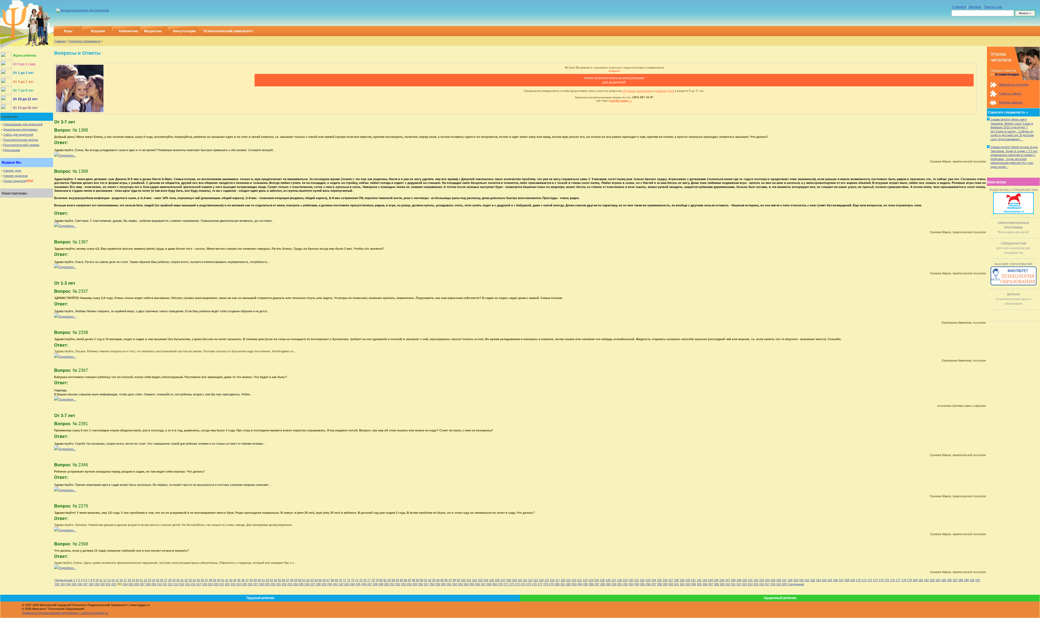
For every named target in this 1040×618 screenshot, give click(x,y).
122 (585, 580)
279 (551, 584)
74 (356, 580)
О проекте (959, 6)
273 (517, 584)
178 (903, 580)
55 (279, 580)
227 (255, 584)
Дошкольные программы (20, 129)
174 (881, 580)
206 (136, 584)
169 (852, 580)
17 (125, 580)
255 (414, 584)
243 (346, 584)
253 (403, 584)
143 (704, 580)
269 (494, 584)
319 (778, 584)
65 (320, 580)
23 (149, 580)
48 (251, 580)
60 (299, 580)
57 (287, 580)
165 (829, 580)
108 (508, 580)
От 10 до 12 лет (25, 99)
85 (401, 580)
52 (267, 580)
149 (738, 580)
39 (214, 580)
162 (812, 580)
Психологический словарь (21, 145)
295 (642, 584)
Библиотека (128, 31)
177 (898, 580)
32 (186, 580)
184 (937, 580)
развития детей (664, 90)
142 (699, 580)
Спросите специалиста (84, 41)
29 (174, 580)
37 (206, 580)
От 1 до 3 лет (23, 73)
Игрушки (98, 31)
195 (74, 584)
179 (909, 580)
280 (557, 584)
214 (181, 584)
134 (653, 580)
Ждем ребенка (24, 55)
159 (795, 580)
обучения (628, 90)
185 (943, 580)
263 (460, 584)
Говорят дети (12, 170)
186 (949, 580)
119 (568, 580)
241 (335, 584)
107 (502, 580)
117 (557, 580)
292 (625, 584)
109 (514, 580)
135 (659, 580)
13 (108, 580)
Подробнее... (67, 155)
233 (289, 584)
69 (336, 580)
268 (488, 584)
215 (187, 584)
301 (676, 584)
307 (710, 584)
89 (417, 580)
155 (773, 580)
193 (62, 584)
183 (932, 580)
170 (858, 580)
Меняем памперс (1011, 102)
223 (232, 584)
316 (761, 584)
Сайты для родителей (18, 134)
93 (433, 580)
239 (323, 584)
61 (304, 580)
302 (682, 584)
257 (426, 584)
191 (977, 580)
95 (442, 580)
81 (385, 580)
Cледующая (796, 584)
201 (108, 584)
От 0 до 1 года (24, 64)
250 (386, 584)
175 (886, 580)
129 (625, 580)
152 (755, 580)
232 (284, 584)
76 (364, 580)
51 (263, 580)
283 (574, 584)
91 (425, 580)
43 (230, 580)
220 (215, 584)
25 (157, 580)
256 (420, 584)
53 (271, 580)
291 (619, 584)
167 (841, 580)
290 (614, 584)
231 (278, 584)
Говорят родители (15, 175)
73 (352, 580)
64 (316, 580)
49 (255, 580)
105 (491, 580)
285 (585, 584)
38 (210, 580)
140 (687, 580)
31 (182, 580)
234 (295, 584)
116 (552, 580)
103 (480, 580)
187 (955, 580)
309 (722, 584)
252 (397, 584)
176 (892, 580)
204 (125, 584)
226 (250, 584)
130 (630, 580)
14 (113, 580)
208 (147, 584)
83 (393, 580)
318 (773, 584)
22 (145, 580)
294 (636, 584)
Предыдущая (63, 580)
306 (705, 584)
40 (218, 580)
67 (328, 580)
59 (295, 580)
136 (664, 580)
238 (318, 584)
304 (693, 584)
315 (755, 584)
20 (137, 580)
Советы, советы (1010, 93)
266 (477, 584)
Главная (60, 41)
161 (807, 580)
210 (159, 584)
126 (608, 580)
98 (454, 580)
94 (438, 580)
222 (227, 584)
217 (198, 584)
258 (432, 584)
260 (443, 584)
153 (761, 580)
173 (875, 580)
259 (437, 584)
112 (530, 580)
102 (474, 580)
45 (238, 580)
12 (104, 580)
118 (563, 580)
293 (631, 584)
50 (259, 580)
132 (642, 580)
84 (397, 580)
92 (429, 580)
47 (247, 580)
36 (202, 580)
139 (682, 580)
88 (413, 580)
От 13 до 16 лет (25, 108)
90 (421, 580)
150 (744, 580)
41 (222, 580)
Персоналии (11, 150)
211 (164, 584)
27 (165, 580)
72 (348, 580)
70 (340, 580)
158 (790, 580)
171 (864, 580)
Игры (68, 31)
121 (579, 580)
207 (142, 584)
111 (525, 580)
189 (966, 580)
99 (458, 580)
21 (141, 580)
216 (193, 584)
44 (234, 580)
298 (659, 584)
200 (102, 584)
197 (85, 584)
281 (562, 584)
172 (869, 580)
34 (194, 580)
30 (178, 580)
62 (308, 580)
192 (56, 584)
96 (446, 580)
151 (750, 580)
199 (96, 584)
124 (596, 580)
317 (767, 584)
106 (497, 580)
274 (523, 584)
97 (450, 580)
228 (261, 584)
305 (699, 584)
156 (778, 580)
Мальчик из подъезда (1013, 84)
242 (341, 584)
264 (466, 584)
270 (500, 584)
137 (670, 580)
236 (306, 584)
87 (409, 580)
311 (733, 584)
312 (738, 584)
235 (301, 584)
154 (767, 580)
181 (920, 580)
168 (846, 580)
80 (381, 580)
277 (540, 584)
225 (244, 584)
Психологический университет (228, 31)
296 (648, 584)
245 (358, 584)
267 (483, 584)
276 (534, 584)
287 (596, 584)
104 (485, 580)
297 (653, 584)
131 (636, 580)
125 (602, 580)
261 (449, 584)
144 (710, 580)
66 (324, 580)
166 (835, 580)
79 (377, 580)
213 (176, 584)
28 (169, 580)
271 (505, 584)
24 (153, 580)
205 (130, 584)
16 (121, 580)
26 (161, 580)
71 (344, 580)
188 (960, 580)
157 (784, 580)
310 (727, 584)
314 (750, 584)
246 (363, 584)
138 (676, 580)
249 (380, 584)
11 (100, 580)
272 (511, 584)
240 (329, 584)
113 (536, 580)
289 (608, 584)
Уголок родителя (14, 181)
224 (238, 584)
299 (665, 584)
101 (468, 580)
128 (619, 580)
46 (243, 580)
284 (579, 584)
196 (79, 584)
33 (190, 580)
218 (204, 584)
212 (170, 584)
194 (68, 584)
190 (972, 580)
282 (568, 584)
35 (198, 580)
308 (716, 584)
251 (392, 584)
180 (915, 580)
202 (113, 584)
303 (687, 584)
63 (312, 580)
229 (267, 584)
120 (573, 580)
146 (721, 580)
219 (210, 584)
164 (824, 580)
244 (352, 584)
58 (291, 580)
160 (801, 580)
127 (613, 580)
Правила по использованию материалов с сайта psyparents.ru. (65, 612)
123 (591, 580)
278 (545, 584)
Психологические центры (20, 139)
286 (591, 584)
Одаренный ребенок (780, 598)
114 (541, 580)
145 (716, 580)
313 (744, 584)
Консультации (184, 31)
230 (272, 584)
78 (373, 580)
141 (693, 580)
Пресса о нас (993, 6)
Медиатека (153, 31)
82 (389, 580)
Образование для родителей (23, 124)
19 (133, 580)
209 (153, 584)
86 (405, 580)
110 (520, 580)
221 (221, 584)
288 (602, 584)
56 (283, 580)
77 (368, 580)
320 (784, 584)
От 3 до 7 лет (23, 82)
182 (926, 580)
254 (409, 584)
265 (471, 584)
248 (375, 584)
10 (97, 580)
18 (129, 580)
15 (117, 580)
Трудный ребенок (260, 598)
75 (360, 580)
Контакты (975, 6)
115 (546, 580)
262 (454, 584)
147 (727, 580)
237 (312, 584)
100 (463, 580)
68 (332, 580)
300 (670, 584)
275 (528, 584)
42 (226, 580)
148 (733, 580)
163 (818, 580)
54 (275, 580)
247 (369, 584)
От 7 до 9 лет (23, 90)
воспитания (643, 90)
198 (91, 584)
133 (647, 580)
